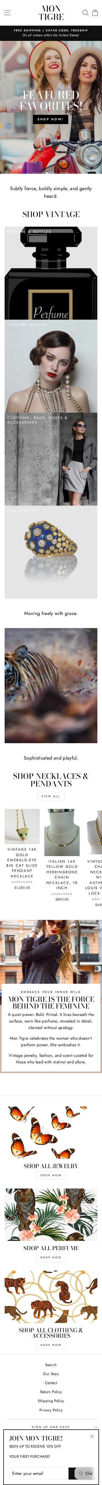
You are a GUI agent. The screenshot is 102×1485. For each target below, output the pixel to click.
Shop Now (51, 1175)
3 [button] (64, 172)
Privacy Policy (51, 1410)
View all (51, 796)
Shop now (51, 1345)
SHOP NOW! (51, 119)
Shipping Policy (51, 1400)
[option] (51, 107)
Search (51, 1364)
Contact (51, 1382)
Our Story (51, 1373)
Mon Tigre (51, 12)
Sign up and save (51, 1427)
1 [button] (37, 172)
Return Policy (51, 1391)
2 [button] (51, 172)
